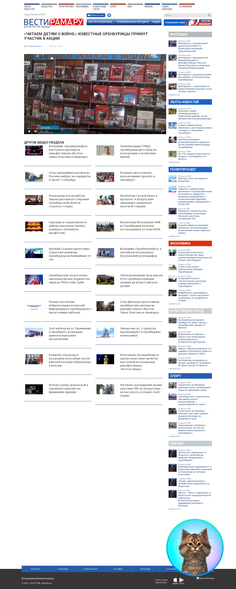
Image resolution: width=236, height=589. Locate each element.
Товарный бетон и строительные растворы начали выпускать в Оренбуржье (192, 282)
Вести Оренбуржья (100, 21)
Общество (46, 6)
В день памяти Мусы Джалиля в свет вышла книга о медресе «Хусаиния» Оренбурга (195, 129)
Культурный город (99, 7)
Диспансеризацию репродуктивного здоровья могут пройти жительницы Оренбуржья (194, 143)
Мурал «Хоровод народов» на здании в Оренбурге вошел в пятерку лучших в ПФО (194, 351)
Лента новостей (29, 7)
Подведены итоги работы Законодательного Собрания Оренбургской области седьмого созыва (69, 201)
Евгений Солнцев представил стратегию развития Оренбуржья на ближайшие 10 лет (70, 254)
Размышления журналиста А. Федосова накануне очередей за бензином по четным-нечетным (195, 470)
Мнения (149, 6)
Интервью (179, 34)
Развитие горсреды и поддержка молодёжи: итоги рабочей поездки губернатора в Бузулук (70, 360)
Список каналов (90, 569)
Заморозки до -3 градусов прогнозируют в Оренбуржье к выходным (140, 332)
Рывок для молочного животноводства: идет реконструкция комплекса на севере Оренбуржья (195, 256)
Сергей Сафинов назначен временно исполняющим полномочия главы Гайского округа (194, 229)
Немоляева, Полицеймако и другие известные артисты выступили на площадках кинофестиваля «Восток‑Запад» (139, 362)
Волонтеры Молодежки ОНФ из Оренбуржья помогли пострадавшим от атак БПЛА (140, 225)
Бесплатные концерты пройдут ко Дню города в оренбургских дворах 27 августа (192, 324)
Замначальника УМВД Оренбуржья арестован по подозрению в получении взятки (138, 151)
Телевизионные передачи (132, 21)
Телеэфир (118, 569)
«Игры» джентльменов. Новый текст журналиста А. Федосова (194, 483)
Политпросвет (66, 6)
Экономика (82, 6)
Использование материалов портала (38, 578)
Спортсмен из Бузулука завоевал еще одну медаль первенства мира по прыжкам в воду (193, 415)
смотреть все (174, 94)
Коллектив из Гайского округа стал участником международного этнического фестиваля (191, 338)
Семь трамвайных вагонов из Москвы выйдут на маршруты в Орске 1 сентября (70, 176)
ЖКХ (129, 6)
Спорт (113, 6)
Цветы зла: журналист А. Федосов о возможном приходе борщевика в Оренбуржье (192, 456)
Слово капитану (167, 7)
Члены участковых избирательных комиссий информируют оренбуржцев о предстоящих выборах (70, 307)
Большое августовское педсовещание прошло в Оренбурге (137, 176)
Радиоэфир (145, 569)
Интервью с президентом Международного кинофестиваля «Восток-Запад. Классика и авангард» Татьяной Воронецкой (194, 62)
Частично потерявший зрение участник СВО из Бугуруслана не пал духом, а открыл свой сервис (141, 390)
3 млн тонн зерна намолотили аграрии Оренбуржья (190, 269)
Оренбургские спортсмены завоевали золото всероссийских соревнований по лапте (193, 400)
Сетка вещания (173, 569)
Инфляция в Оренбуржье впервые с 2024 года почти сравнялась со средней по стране (193, 296)
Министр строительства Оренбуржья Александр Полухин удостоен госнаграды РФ (192, 215)
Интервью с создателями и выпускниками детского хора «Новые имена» (195, 89)
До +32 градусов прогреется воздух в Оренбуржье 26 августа (194, 156)
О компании (185, 6)
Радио (156, 21)
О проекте (35, 569)
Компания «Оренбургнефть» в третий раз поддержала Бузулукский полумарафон (141, 252)
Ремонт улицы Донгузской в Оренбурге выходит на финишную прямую (68, 388)
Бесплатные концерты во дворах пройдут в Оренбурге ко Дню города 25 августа (194, 363)
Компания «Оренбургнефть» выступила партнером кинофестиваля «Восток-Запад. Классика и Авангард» (68, 151)
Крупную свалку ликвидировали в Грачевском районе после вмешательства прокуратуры (194, 115)
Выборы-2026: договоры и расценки (193, 179)
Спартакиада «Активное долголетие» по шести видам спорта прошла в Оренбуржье (192, 429)
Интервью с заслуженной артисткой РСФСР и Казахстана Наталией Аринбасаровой (192, 47)
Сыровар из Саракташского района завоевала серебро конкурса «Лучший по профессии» (68, 227)
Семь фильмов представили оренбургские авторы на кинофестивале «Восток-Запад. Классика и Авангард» (139, 307)
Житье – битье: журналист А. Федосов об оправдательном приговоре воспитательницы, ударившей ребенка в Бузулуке (194, 499)
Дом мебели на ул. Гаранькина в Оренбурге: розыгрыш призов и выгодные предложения (70, 334)
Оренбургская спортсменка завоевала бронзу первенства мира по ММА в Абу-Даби (69, 279)
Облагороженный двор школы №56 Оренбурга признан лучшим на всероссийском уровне (141, 281)
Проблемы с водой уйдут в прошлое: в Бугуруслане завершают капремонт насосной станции (138, 201)
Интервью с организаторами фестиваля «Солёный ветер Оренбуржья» (194, 77)
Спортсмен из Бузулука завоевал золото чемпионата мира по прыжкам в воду (194, 387)
